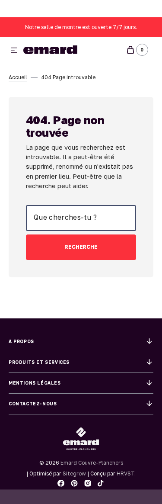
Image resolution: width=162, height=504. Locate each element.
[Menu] (13, 50)
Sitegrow (74, 473)
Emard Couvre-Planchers (91, 462)
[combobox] (81, 218)
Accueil (18, 77)
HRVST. (126, 473)
